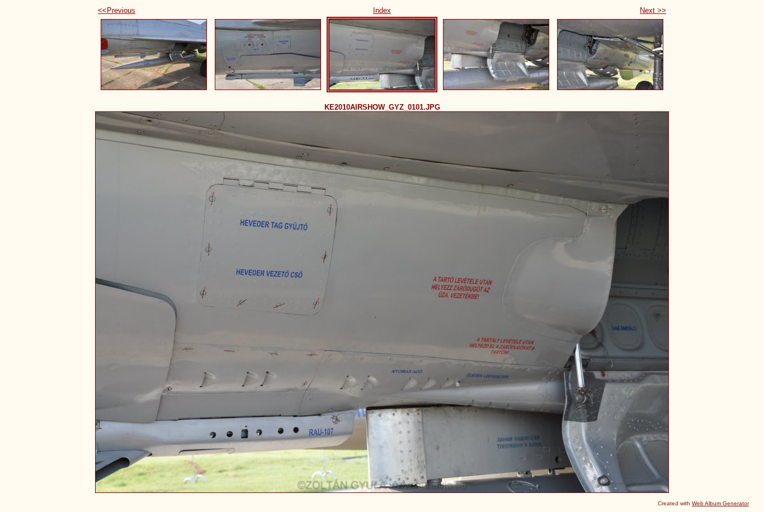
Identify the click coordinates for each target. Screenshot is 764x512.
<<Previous (116, 10)
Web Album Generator (720, 503)
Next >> (653, 10)
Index (382, 10)
